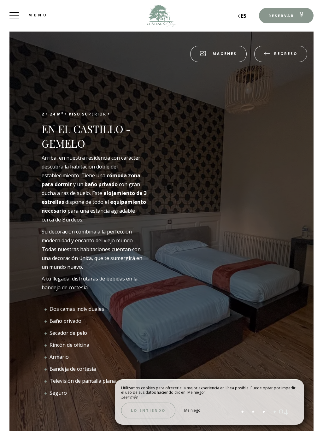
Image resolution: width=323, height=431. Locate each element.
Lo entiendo (148, 410)
